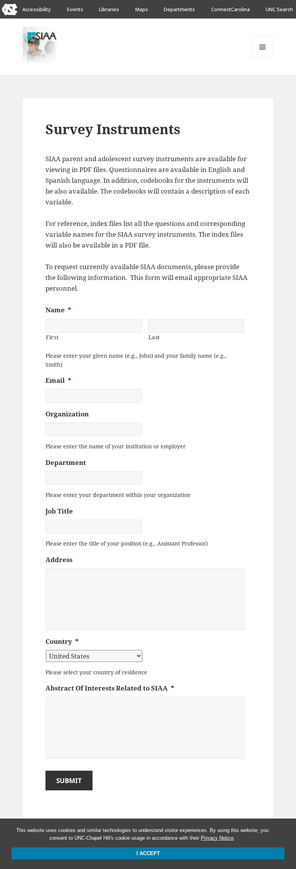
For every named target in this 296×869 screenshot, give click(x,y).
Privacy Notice (217, 838)
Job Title (59, 511)
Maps (141, 9)
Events (75, 9)
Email (58, 380)
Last (154, 337)
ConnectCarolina (230, 9)
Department (65, 462)
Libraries (109, 9)
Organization (67, 414)
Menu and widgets (262, 57)
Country (62, 641)
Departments (179, 9)
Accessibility (36, 9)
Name (58, 310)
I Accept (148, 853)
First (52, 337)
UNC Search (279, 9)
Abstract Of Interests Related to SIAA (109, 688)
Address (58, 560)
